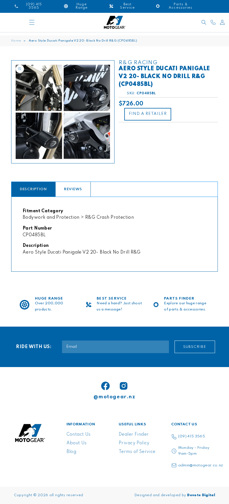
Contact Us (78, 434)
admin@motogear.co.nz (200, 465)
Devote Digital (201, 495)
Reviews (73, 189)
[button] (31, 22)
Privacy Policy (134, 443)
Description (33, 189)
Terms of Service (137, 452)
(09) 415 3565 (191, 436)
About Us (76, 443)
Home (16, 40)
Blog (71, 452)
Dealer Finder (134, 434)
